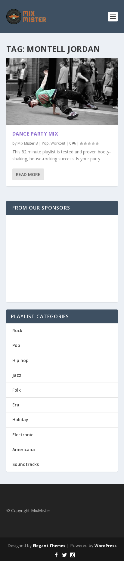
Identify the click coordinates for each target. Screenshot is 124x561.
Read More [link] (28, 174)
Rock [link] (17, 330)
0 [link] (70, 143)
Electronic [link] (22, 435)
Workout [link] (58, 143)
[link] (26, 16)
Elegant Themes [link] (49, 545)
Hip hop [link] (20, 360)
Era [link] (15, 405)
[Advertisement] (62, 258)
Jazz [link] (16, 375)
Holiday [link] (20, 419)
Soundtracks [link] (25, 464)
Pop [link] (45, 143)
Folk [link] (16, 390)
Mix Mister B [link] (27, 143)
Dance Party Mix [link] (35, 133)
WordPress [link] (105, 545)
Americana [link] (23, 449)
